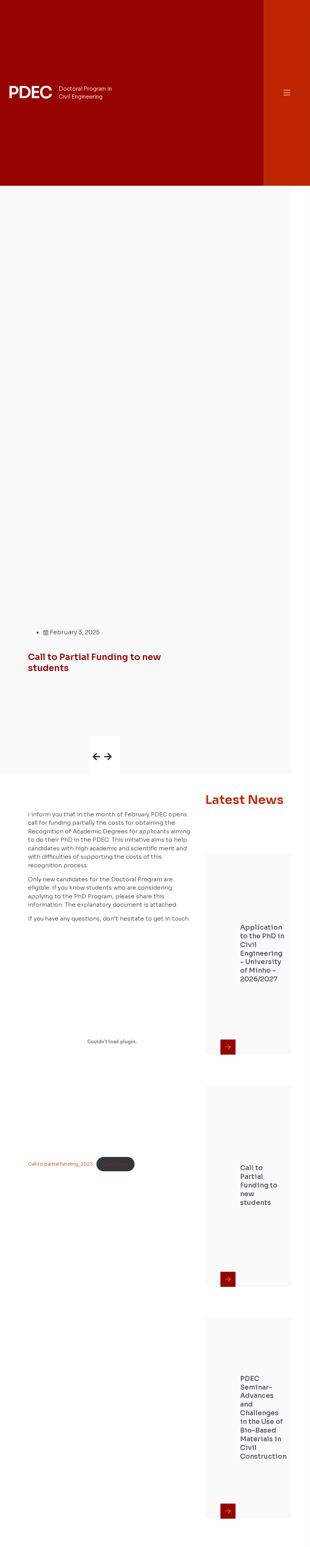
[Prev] (96, 743)
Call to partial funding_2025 (60, 1164)
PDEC (30, 92)
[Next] (112, 743)
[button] (286, 92)
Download (115, 1164)
